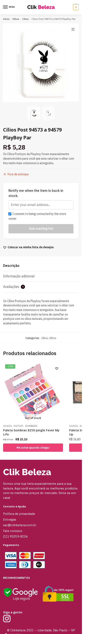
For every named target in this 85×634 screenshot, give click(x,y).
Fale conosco (12, 531)
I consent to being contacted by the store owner (37, 216)
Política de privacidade (19, 514)
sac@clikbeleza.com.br (19, 525)
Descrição (11, 265)
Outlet (18, 426)
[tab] (41, 266)
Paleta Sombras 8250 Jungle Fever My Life (31, 432)
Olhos (15, 18)
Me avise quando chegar (33, 447)
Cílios (25, 18)
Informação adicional (19, 276)
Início (6, 18)
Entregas (9, 519)
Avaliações (13, 287)
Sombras (31, 426)
